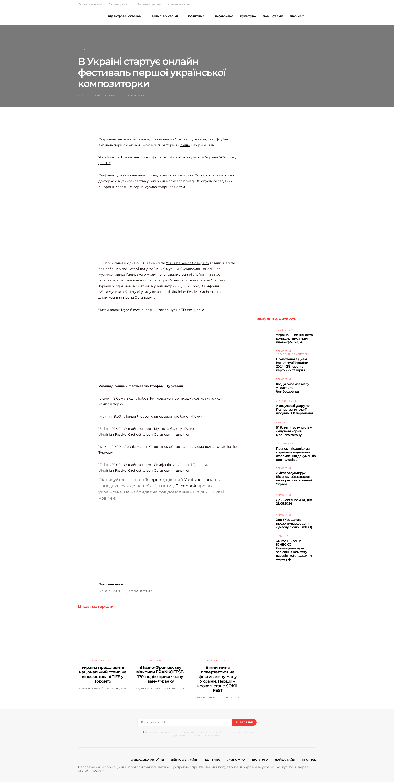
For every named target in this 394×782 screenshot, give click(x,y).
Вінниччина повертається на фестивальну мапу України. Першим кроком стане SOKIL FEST (217, 679)
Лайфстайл (213, 660)
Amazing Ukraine (89, 95)
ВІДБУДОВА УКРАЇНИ (125, 16)
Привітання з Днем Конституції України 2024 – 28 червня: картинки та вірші (292, 364)
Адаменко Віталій (91, 688)
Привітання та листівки (293, 354)
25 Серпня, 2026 (174, 688)
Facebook (186, 485)
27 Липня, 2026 (230, 697)
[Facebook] (300, 4)
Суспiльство (284, 444)
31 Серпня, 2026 (116, 688)
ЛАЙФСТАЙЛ (273, 16)
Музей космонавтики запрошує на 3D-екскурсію (162, 310)
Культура (98, 660)
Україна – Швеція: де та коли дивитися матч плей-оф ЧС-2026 (294, 338)
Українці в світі (119, 4)
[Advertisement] (173, 126)
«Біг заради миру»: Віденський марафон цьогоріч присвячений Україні (294, 478)
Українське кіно (178, 4)
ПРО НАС (297, 16)
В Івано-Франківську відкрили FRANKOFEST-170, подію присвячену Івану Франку (160, 674)
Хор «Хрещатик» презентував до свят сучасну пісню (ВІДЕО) (294, 523)
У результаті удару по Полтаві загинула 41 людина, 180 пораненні (294, 409)
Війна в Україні (286, 401)
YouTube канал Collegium (187, 263)
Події (81, 49)
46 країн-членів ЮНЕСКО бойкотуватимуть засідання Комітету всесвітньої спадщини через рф (294, 550)
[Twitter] (305, 4)
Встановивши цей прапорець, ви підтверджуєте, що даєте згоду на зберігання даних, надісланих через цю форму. (199, 734)
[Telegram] (315, 4)
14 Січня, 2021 (112, 95)
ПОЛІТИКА (196, 16)
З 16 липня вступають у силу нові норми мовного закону (294, 431)
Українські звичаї (90, 4)
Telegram (154, 479)
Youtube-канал (200, 479)
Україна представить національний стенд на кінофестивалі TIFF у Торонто (102, 674)
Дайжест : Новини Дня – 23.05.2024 (295, 501)
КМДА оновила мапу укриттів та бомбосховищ (292, 387)
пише (185, 145)
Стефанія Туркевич (143, 591)
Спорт (289, 330)
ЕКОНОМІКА (223, 16)
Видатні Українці (149, 4)
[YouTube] (310, 4)
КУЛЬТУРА (248, 16)
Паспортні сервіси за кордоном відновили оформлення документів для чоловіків (296, 454)
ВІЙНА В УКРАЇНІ (165, 16)
